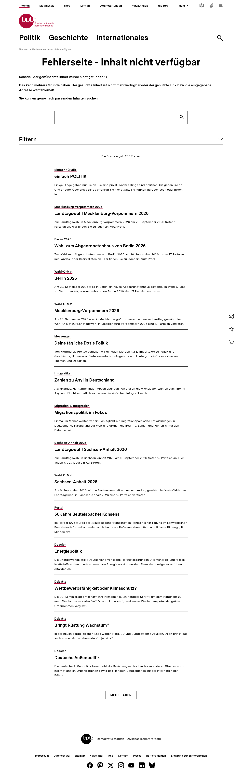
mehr (184, 5)
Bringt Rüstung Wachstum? (81, 625)
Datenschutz (62, 755)
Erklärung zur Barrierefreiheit (189, 755)
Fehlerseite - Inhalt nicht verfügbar (51, 49)
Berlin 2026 (65, 278)
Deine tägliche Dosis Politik (81, 342)
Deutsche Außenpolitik (77, 657)
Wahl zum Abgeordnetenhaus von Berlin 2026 (100, 245)
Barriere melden (156, 755)
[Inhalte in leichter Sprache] (202, 6)
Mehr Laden (121, 695)
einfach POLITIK (70, 176)
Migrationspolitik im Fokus (80, 412)
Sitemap (80, 755)
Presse (137, 755)
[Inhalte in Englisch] (221, 6)
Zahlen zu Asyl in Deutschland (84, 379)
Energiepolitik (68, 551)
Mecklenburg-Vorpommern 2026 (86, 310)
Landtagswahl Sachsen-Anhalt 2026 (90, 449)
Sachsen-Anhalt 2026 (75, 481)
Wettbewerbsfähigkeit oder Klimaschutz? (95, 588)
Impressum (42, 755)
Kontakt (123, 755)
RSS (110, 755)
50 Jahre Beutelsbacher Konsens (86, 514)
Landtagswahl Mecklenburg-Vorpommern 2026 (101, 213)
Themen (23, 49)
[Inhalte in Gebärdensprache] (211, 6)
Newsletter (96, 755)
